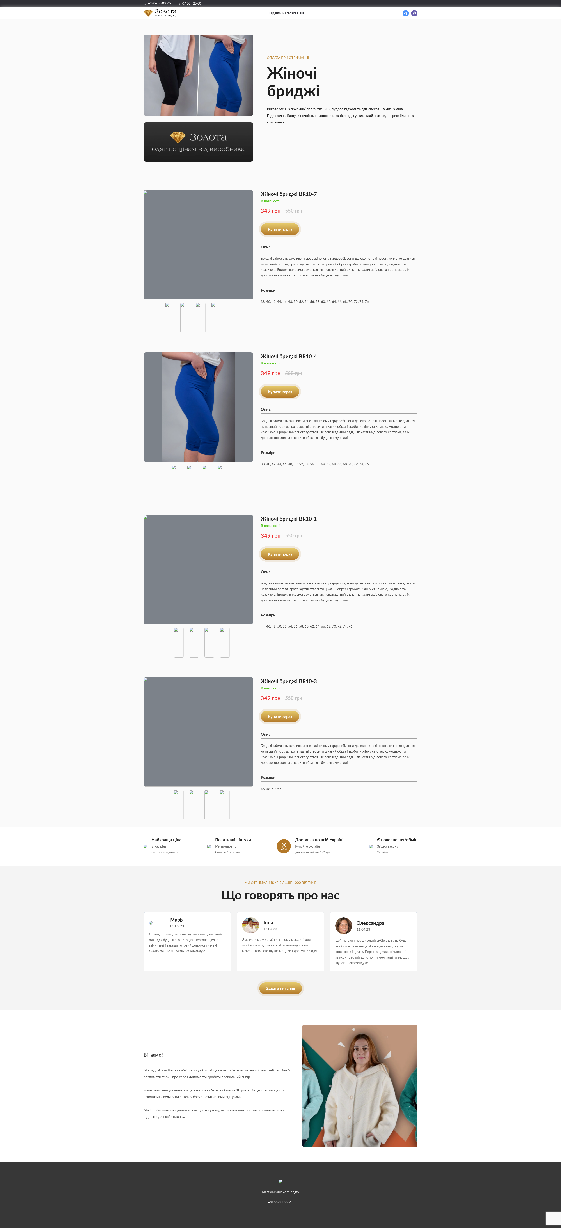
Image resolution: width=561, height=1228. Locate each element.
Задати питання (280, 988)
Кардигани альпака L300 (286, 13)
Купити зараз (280, 229)
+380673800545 (159, 3)
